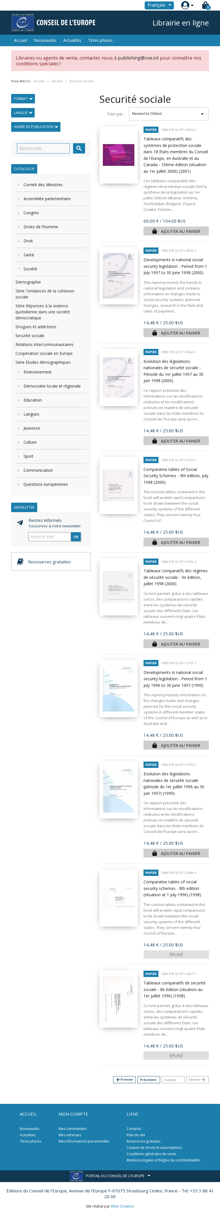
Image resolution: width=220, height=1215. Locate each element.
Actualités (72, 40)
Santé (28, 254)
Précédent (148, 1080)
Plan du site (136, 1135)
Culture (30, 442)
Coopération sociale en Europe (44, 353)
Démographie (28, 282)
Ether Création (122, 1206)
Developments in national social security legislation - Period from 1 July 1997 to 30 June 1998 (175, 266)
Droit (28, 240)
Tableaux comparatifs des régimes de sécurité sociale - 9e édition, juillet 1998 (176, 577)
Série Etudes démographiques (43, 362)
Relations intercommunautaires (44, 344)
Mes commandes (73, 1128)
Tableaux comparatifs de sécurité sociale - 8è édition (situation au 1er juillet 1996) (174, 989)
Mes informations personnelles (84, 1141)
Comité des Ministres (43, 184)
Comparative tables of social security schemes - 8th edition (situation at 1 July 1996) (172, 888)
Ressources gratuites (143, 1141)
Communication (38, 470)
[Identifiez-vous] (185, 5)
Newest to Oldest (169, 114)
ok (75, 536)
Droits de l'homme (40, 226)
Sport (28, 456)
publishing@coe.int (138, 58)
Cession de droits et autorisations (154, 1147)
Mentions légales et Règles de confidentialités (163, 1160)
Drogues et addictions (35, 326)
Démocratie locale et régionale (52, 386)
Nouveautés (45, 40)
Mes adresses (70, 1135)
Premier (124, 1079)
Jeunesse (31, 428)
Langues (31, 414)
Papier (151, 129)
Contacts (134, 1128)
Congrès (31, 212)
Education (32, 400)
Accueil (20, 40)
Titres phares (100, 40)
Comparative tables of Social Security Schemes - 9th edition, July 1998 (176, 476)
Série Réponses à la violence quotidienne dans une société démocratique (42, 312)
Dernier (197, 1079)
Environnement (37, 372)
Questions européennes (45, 484)
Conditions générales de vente (151, 1153)
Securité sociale (29, 335)
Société (30, 269)
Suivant (170, 1080)
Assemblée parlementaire (47, 198)
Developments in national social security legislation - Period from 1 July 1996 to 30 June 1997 (175, 679)
